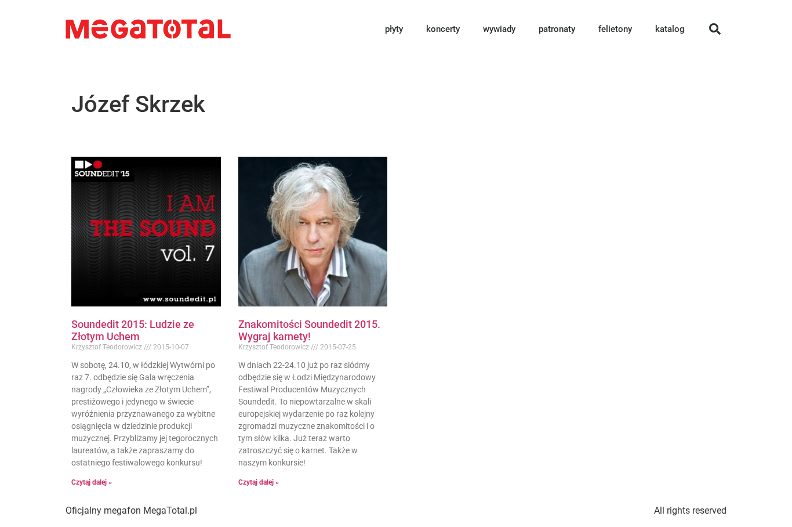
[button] (714, 29)
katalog (670, 29)
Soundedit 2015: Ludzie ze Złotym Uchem (132, 330)
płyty (394, 29)
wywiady (499, 29)
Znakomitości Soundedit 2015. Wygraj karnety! (309, 330)
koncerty (443, 29)
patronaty (557, 29)
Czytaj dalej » (91, 482)
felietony (615, 29)
